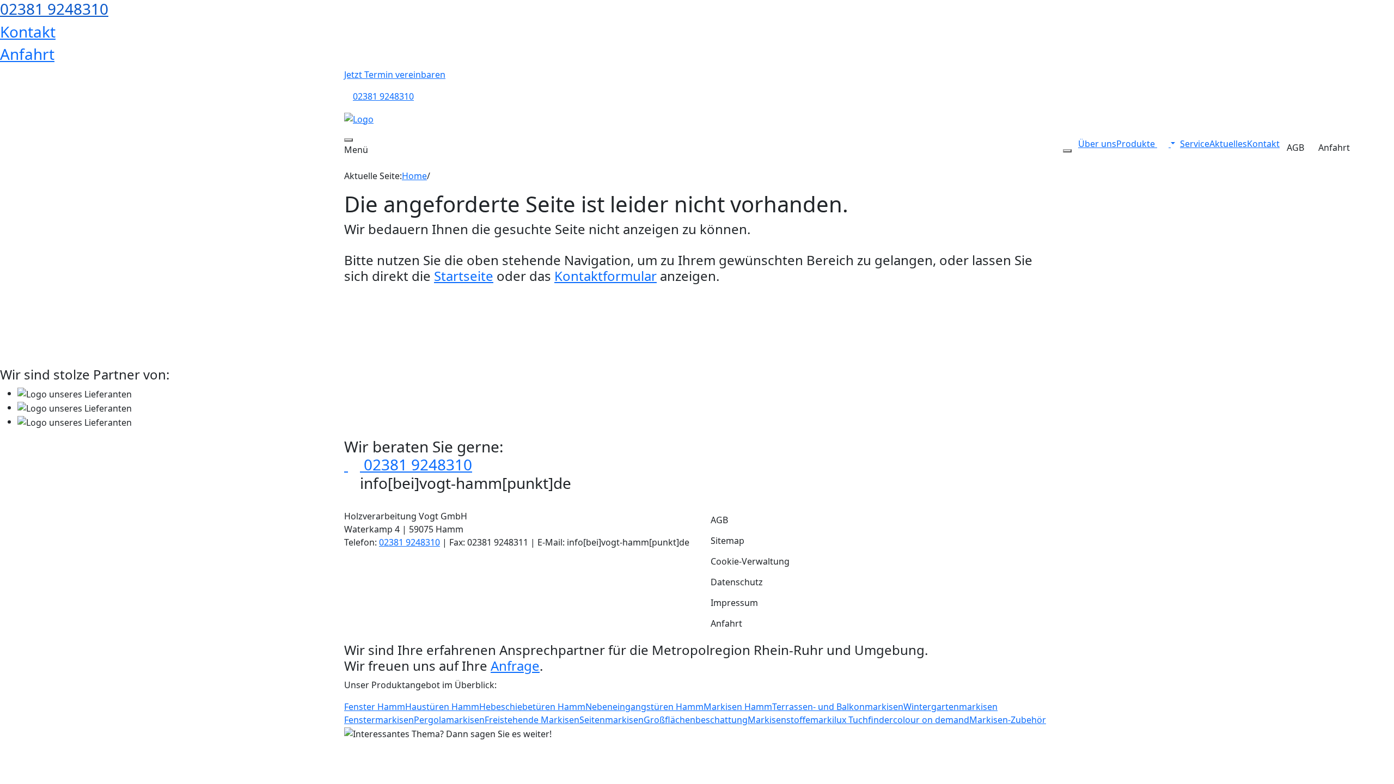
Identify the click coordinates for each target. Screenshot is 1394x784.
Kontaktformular (605, 276)
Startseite (463, 276)
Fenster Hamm (374, 707)
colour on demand (931, 720)
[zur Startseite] (359, 118)
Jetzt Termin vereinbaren (394, 75)
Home (414, 176)
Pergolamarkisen (449, 720)
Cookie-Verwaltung (750, 561)
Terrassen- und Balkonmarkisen (837, 707)
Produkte (1136, 144)
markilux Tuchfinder (851, 720)
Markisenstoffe (779, 720)
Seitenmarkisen (611, 720)
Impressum (734, 603)
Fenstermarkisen (379, 720)
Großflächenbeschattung (696, 720)
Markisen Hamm (738, 707)
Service (1194, 144)
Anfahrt (27, 54)
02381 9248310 (383, 96)
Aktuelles (1228, 144)
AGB (1295, 148)
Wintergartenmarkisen (950, 707)
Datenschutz (737, 582)
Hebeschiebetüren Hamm (532, 707)
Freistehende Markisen (532, 720)
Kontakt (28, 31)
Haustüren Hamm (442, 707)
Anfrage (515, 666)
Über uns (1097, 144)
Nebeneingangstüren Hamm (644, 707)
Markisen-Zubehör (1007, 720)
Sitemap (727, 541)
